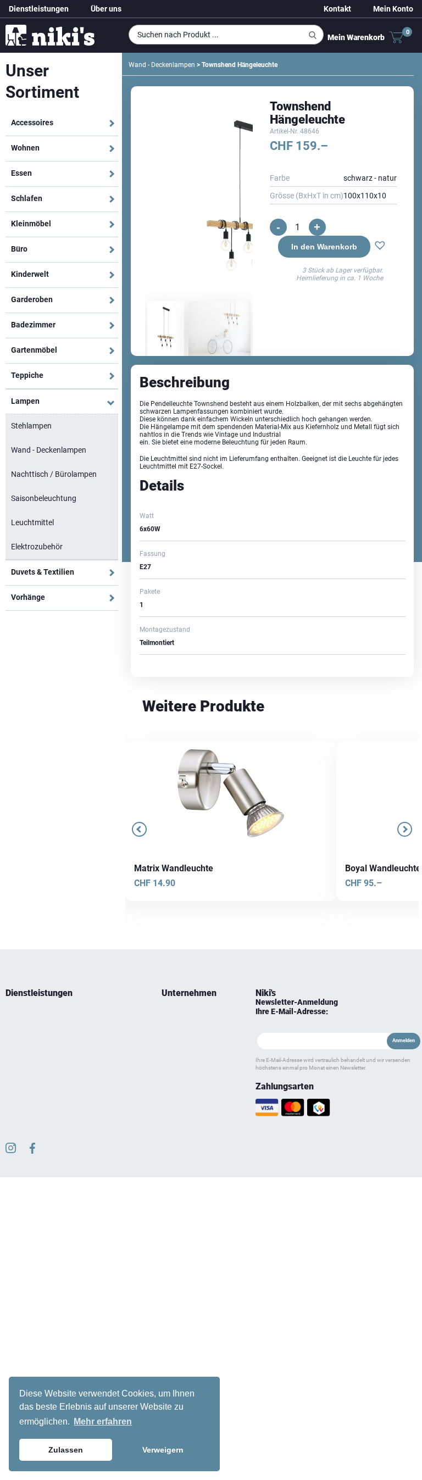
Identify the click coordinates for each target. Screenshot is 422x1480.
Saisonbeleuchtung (43, 498)
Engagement (180, 1044)
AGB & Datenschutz (190, 1084)
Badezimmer (33, 324)
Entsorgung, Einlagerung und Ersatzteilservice (48, 1090)
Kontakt (337, 8)
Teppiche (27, 375)
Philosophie (179, 1057)
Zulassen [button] (65, 1449)
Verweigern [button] (163, 1449)
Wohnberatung (27, 1018)
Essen (21, 173)
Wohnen (25, 147)
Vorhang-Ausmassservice (43, 1057)
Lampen (25, 401)
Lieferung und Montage (39, 1031)
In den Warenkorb (324, 246)
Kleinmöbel (31, 223)
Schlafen (26, 198)
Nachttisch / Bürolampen (54, 474)
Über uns (106, 8)
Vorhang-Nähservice (35, 1071)
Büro (19, 248)
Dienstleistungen (39, 8)
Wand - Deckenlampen (48, 450)
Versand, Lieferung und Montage (189, 1116)
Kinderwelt (30, 274)
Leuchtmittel (32, 522)
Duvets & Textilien (42, 571)
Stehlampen (31, 425)
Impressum (178, 1097)
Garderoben (32, 299)
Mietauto (18, 1044)
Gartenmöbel (34, 350)
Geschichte (178, 1031)
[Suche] (312, 35)
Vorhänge (28, 597)
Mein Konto (393, 8)
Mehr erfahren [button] (103, 1421)
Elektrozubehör (37, 546)
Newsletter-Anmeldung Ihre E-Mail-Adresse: (297, 1007)
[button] (380, 246)
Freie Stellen (179, 1071)
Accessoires (32, 122)
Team (170, 1018)
